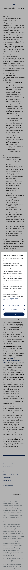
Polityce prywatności (14, 297)
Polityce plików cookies (8, 299)
